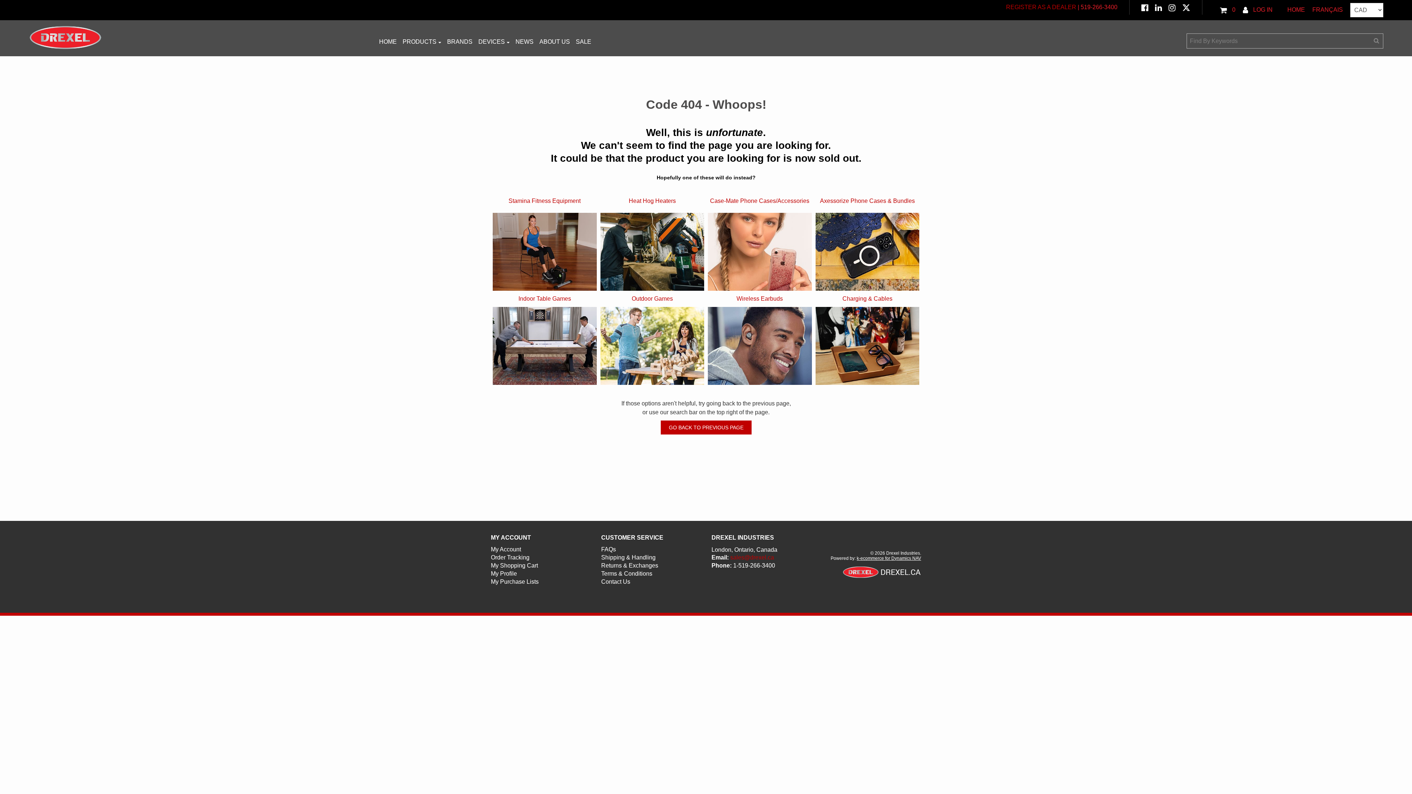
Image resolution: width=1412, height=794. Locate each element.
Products (419, 42)
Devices (491, 42)
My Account (506, 549)
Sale (583, 42)
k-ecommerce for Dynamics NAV (889, 558)
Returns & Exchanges (629, 565)
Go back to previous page (706, 427)
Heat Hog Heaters (652, 201)
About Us (554, 42)
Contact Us (615, 582)
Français (1327, 10)
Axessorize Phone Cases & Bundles (867, 201)
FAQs (608, 549)
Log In (1262, 10)
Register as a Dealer (1041, 7)
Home (1296, 10)
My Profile (504, 574)
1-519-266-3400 (754, 565)
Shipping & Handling (628, 557)
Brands (460, 42)
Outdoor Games (652, 299)
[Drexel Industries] (65, 37)
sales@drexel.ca (752, 557)
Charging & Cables (867, 299)
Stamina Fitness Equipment (545, 201)
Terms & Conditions (626, 574)
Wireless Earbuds (760, 299)
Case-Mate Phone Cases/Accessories (759, 201)
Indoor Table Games (544, 299)
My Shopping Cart (514, 565)
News (525, 42)
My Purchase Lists (515, 582)
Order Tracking (510, 557)
